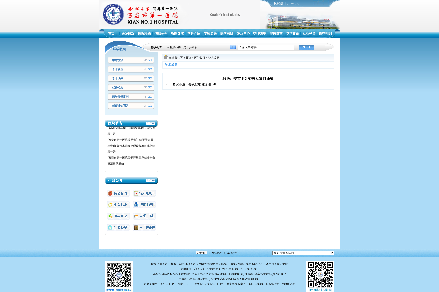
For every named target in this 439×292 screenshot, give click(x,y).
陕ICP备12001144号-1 (213, 284)
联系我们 (279, 3)
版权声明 (232, 252)
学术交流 (117, 60)
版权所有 (156, 263)
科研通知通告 (120, 105)
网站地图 (216, 252)
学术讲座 (117, 69)
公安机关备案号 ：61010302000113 (247, 284)
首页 (188, 57)
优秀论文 (117, 87)
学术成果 (117, 78)
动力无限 (282, 263)
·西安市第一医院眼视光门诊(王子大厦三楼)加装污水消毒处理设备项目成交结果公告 (131, 142)
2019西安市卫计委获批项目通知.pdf (191, 84)
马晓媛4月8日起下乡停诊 (182, 47)
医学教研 (199, 57)
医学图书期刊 (120, 96)
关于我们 (201, 252)
